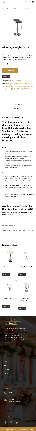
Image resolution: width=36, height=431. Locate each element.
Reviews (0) (18, 108)
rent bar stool (26, 86)
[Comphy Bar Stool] (26, 256)
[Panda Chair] (10, 287)
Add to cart (10, 70)
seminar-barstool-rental (15, 88)
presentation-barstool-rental (14, 86)
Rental (8, 9)
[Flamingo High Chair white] (26, 287)
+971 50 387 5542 (13, 395)
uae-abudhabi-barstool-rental (14, 90)
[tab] (18, 104)
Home (3, 9)
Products (18, 80)
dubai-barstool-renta (17, 85)
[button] (33, 2)
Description (18, 104)
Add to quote (6, 76)
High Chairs (15, 9)
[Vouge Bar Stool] (10, 256)
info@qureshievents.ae (14, 401)
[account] (26, 2)
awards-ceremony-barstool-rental (15, 83)
